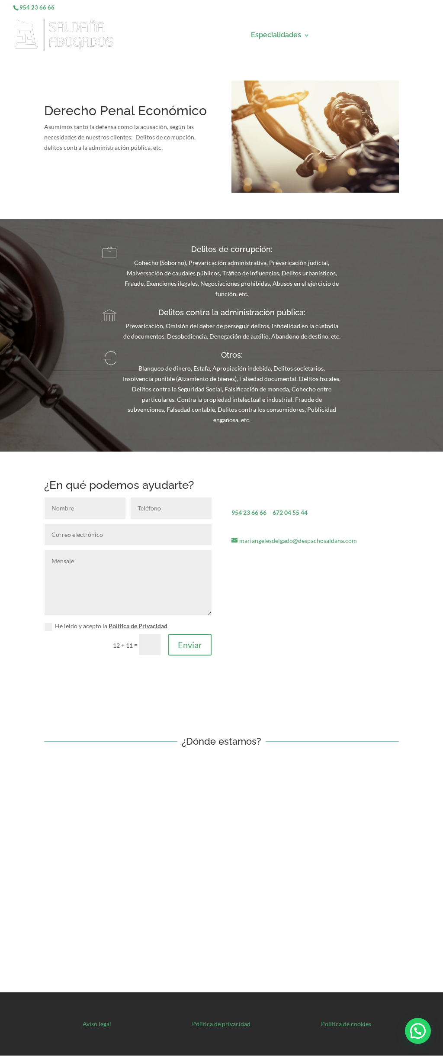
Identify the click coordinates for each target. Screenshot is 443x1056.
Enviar (190, 644)
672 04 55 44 (290, 512)
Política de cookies (346, 1023)
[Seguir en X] (68, 672)
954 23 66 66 (37, 7)
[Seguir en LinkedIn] (86, 672)
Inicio (231, 35)
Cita (396, 35)
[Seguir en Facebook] (51, 672)
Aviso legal (97, 1023)
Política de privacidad (221, 1023)
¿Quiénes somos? (350, 35)
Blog (421, 35)
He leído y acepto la (111, 626)
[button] (418, 1031)
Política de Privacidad (138, 626)
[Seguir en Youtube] (103, 672)
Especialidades (276, 35)
